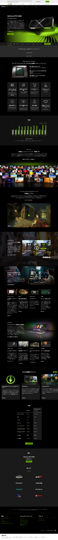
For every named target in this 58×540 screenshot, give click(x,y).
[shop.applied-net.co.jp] (39, 497)
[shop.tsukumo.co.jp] (19, 491)
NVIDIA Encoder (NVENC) (21, 428)
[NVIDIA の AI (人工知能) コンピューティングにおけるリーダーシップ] (9, 4)
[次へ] (56, 372)
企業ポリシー (31, 537)
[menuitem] (15, 4)
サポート (36, 6)
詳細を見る (9, 315)
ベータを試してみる (33, 362)
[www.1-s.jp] (19, 497)
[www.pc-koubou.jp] (39, 485)
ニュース (32, 6)
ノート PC (3, 520)
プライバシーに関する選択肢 (13, 537)
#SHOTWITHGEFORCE (24, 521)
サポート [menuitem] (39, 4)
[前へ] (54, 372)
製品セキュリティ (37, 537)
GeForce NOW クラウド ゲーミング (7, 523)
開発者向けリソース (23, 524)
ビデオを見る (21, 363)
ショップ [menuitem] (30, 4)
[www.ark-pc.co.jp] (39, 478)
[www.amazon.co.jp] (19, 478)
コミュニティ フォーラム (24, 520)
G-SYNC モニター (4, 521)
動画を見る (20, 311)
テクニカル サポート (42, 520)
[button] (45, 4)
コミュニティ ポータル (23, 523)
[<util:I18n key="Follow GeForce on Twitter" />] (53, 530)
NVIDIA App (22, 6)
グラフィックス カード (5, 518)
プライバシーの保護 (4, 537)
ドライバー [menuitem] (34, 4)
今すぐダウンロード (10, 361)
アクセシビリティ (26, 537)
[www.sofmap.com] (39, 491)
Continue (47, 1)
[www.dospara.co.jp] (19, 485)
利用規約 (20, 537)
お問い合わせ (43, 537)
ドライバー (27, 6)
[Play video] (36, 248)
